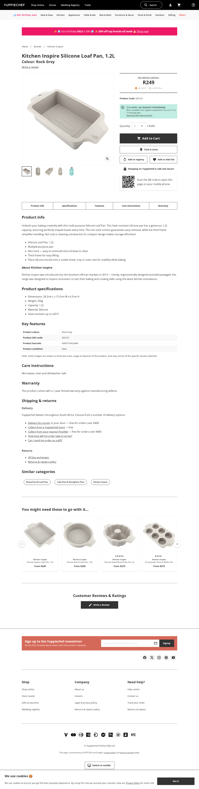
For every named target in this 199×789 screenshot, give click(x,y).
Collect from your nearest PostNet (48, 431)
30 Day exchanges (38, 457)
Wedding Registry (70, 5)
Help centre (133, 689)
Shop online (28, 689)
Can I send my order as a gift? (45, 440)
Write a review (30, 67)
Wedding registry (31, 709)
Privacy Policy (133, 783)
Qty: (125, 126)
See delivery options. (148, 77)
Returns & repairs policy (42, 462)
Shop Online (37, 5)
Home (25, 46)
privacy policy (110, 752)
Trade (88, 6)
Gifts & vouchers (30, 702)
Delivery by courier (39, 423)
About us (79, 689)
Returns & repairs (136, 709)
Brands (37, 46)
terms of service (127, 752)
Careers (79, 696)
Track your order (136, 702)
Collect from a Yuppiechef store (46, 427)
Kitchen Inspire (55, 46)
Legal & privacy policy (86, 702)
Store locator (28, 696)
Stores (52, 5)
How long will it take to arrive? (139, 115)
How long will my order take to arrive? (50, 436)
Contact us (133, 696)
